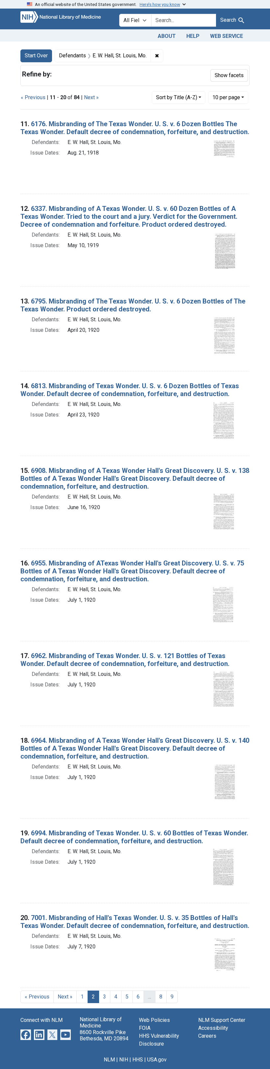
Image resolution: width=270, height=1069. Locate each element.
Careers (207, 1036)
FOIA (144, 1028)
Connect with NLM (41, 1020)
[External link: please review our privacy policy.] (25, 1034)
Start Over (36, 55)
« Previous (33, 97)
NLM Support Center (221, 1020)
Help (193, 36)
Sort (176, 97)
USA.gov (157, 1059)
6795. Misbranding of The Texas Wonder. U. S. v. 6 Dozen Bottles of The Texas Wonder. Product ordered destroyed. (132, 305)
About (167, 36)
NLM (109, 1059)
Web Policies (154, 1020)
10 (226, 97)
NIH (123, 1059)
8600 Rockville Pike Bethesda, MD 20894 (104, 1035)
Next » (91, 97)
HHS (137, 1059)
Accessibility (213, 1028)
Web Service (226, 36)
